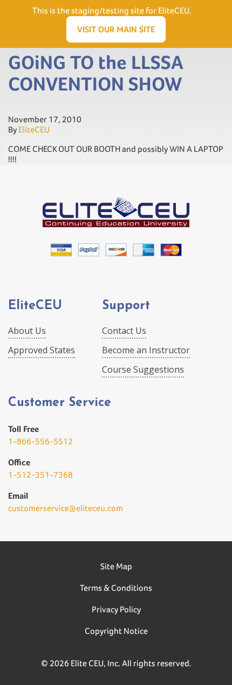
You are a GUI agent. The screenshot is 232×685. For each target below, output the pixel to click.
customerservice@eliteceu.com (65, 508)
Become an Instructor (146, 350)
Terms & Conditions (116, 588)
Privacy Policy (116, 609)
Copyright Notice (116, 631)
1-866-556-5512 (40, 441)
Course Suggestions (143, 369)
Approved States (41, 350)
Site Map (116, 566)
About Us (27, 331)
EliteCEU (34, 129)
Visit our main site (116, 29)
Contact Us (124, 331)
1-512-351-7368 (40, 475)
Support (126, 306)
